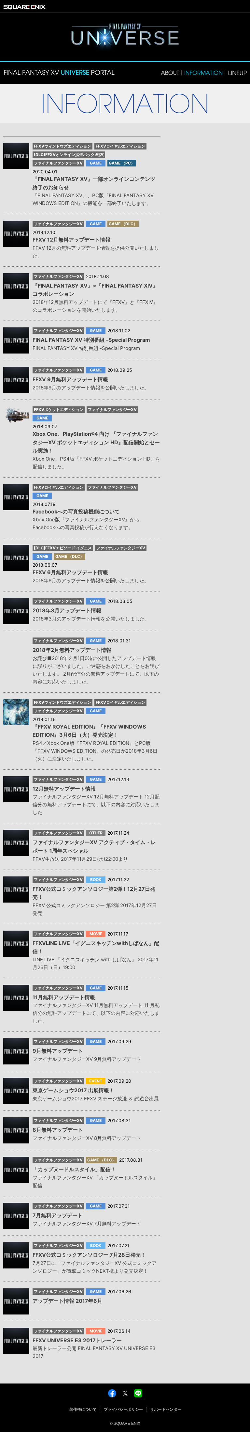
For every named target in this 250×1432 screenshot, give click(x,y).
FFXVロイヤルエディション (120, 146)
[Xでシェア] (125, 1395)
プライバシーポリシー (123, 1409)
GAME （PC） (122, 163)
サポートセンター (165, 1409)
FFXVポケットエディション (58, 410)
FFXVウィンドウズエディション (62, 146)
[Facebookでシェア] (112, 1395)
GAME (96, 163)
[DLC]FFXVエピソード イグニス (63, 548)
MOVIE (96, 934)
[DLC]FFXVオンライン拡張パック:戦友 (69, 155)
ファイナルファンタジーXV (58, 163)
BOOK (95, 880)
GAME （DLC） (123, 224)
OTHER (96, 833)
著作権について (83, 1409)
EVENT (95, 1081)
